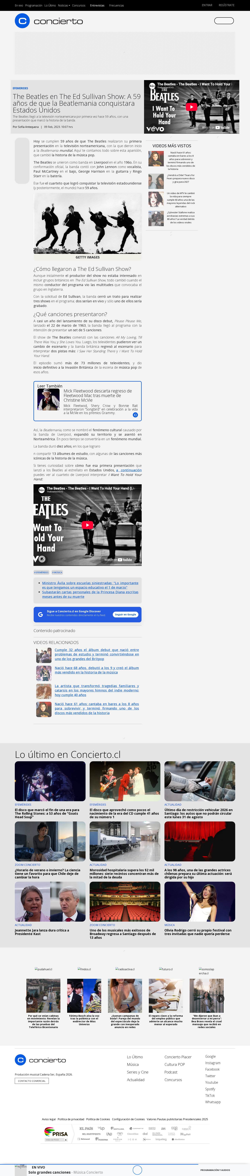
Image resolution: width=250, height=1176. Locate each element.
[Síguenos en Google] (172, 20)
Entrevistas (97, 5)
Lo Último (50, 5)
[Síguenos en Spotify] (200, 20)
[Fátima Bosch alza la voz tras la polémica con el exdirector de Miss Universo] (84, 996)
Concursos (78, 5)
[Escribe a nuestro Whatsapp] (211, 20)
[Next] (156, 1170)
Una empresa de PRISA (56, 1131)
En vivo (19, 5)
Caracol (187, 1129)
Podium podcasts (84, 1138)
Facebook (212, 1069)
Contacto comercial (32, 1080)
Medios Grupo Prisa (56, 1140)
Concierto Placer (178, 1057)
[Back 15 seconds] (128, 1170)
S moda (145, 1143)
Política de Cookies (98, 1119)
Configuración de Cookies (128, 1119)
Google (210, 1056)
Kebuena (187, 1134)
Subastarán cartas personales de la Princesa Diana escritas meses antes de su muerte (90, 594)
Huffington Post (90, 1134)
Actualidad (136, 1079)
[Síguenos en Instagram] (177, 20)
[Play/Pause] (137, 1170)
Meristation (176, 1143)
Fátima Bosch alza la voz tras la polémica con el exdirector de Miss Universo (84, 1020)
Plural (117, 1143)
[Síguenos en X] (188, 20)
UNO (109, 1134)
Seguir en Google (125, 614)
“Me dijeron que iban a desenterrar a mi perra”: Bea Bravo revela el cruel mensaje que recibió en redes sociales (206, 1021)
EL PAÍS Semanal (154, 1134)
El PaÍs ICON (131, 1143)
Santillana (118, 1129)
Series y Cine (137, 1072)
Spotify (209, 1089)
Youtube (211, 1082)
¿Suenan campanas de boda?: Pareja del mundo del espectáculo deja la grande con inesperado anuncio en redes (125, 1021)
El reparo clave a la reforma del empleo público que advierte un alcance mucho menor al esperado (166, 1020)
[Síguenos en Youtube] (194, 20)
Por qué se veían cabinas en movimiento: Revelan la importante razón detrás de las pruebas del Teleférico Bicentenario (43, 1021)
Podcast (170, 1072)
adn (174, 1129)
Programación (33, 5)
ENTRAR (206, 5)
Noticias (63, 5)
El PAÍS (86, 1129)
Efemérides (42, 572)
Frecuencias (116, 5)
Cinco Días (132, 1134)
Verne (164, 1134)
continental (145, 1134)
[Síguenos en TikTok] (205, 20)
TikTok (209, 1095)
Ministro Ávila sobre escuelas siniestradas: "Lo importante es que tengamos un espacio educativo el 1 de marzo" (90, 585)
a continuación (129, 470)
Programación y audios (215, 1170)
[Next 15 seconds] (146, 1170)
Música (58, 572)
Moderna (101, 1143)
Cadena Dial (175, 1134)
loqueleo (160, 1143)
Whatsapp (212, 1102)
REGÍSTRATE (226, 5)
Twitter (209, 1076)
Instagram (212, 1063)
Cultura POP (174, 1064)
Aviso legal (49, 1119)
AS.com (163, 1129)
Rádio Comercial (191, 1143)
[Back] (118, 1170)
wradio (119, 1134)
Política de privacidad (71, 1119)
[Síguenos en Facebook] (183, 20)
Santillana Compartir (136, 1129)
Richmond (84, 1143)
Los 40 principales (102, 1129)
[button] (99, 1164)
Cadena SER (152, 1129)
